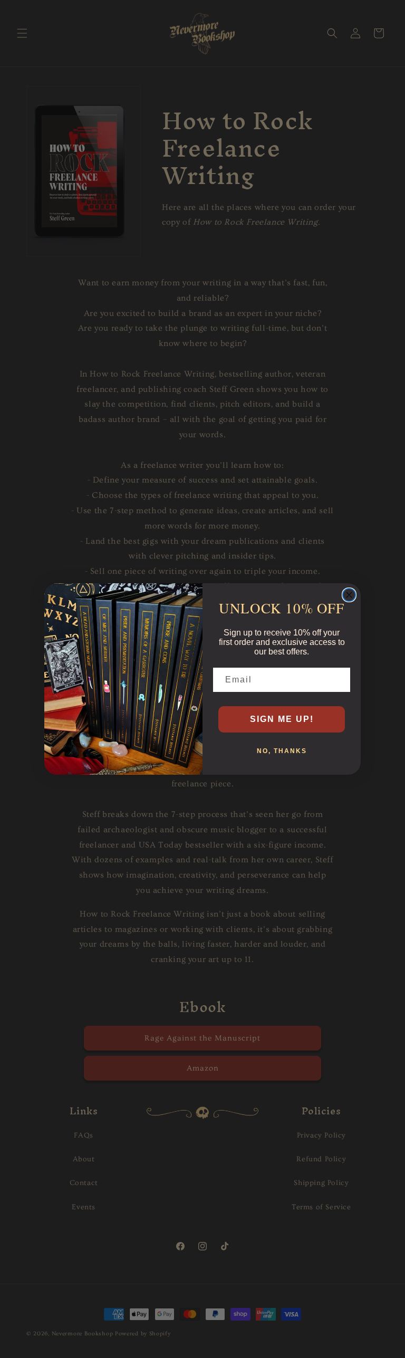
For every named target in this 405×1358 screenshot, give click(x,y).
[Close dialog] (349, 595)
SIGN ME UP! (282, 719)
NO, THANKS (282, 751)
